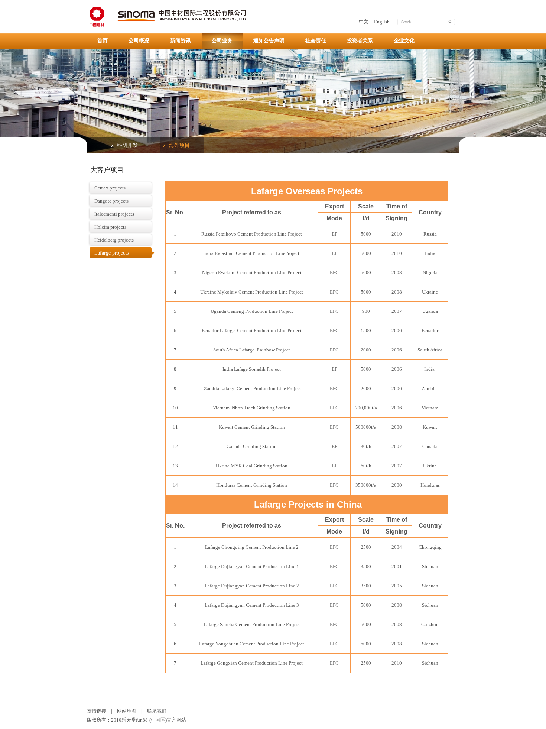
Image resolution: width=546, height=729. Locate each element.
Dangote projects (111, 201)
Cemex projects (110, 188)
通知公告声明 (269, 40)
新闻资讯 (180, 40)
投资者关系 (360, 40)
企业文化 (404, 40)
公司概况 (139, 40)
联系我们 (156, 711)
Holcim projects (110, 227)
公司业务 (222, 40)
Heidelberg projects (114, 240)
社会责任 (315, 40)
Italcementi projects (114, 214)
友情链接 (96, 711)
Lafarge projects (111, 253)
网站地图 (126, 711)
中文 (363, 22)
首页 (102, 40)
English (382, 22)
